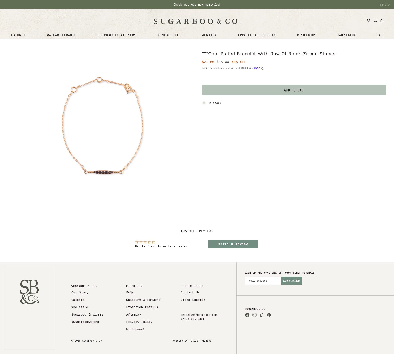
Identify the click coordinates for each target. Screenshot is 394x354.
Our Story (79, 292)
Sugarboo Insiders (87, 314)
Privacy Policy (139, 322)
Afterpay (133, 314)
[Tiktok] (261, 314)
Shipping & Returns (143, 300)
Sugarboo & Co (92, 340)
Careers (77, 300)
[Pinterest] (269, 314)
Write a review (233, 244)
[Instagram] (254, 314)
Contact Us (190, 292)
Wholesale (79, 307)
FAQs (130, 292)
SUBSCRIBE (291, 281)
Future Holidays (200, 340)
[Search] (368, 20)
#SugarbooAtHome (85, 322)
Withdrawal (135, 329)
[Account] (375, 20)
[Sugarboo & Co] (197, 20)
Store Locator (193, 300)
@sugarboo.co (255, 309)
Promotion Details (142, 307)
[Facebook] (247, 314)
